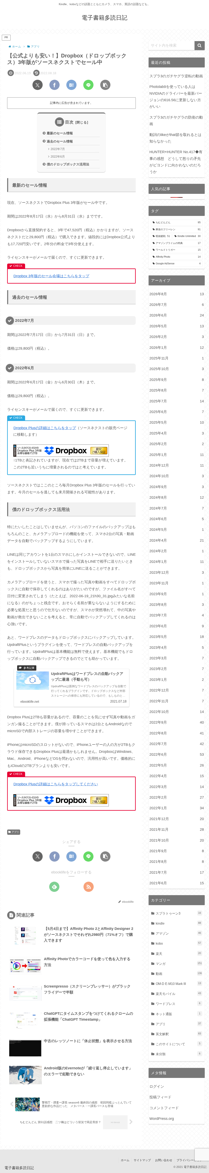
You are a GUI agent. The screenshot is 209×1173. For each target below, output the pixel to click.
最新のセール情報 (60, 133)
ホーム (125, 1160)
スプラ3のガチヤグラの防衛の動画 (176, 120)
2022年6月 (58, 156)
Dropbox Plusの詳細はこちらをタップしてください (55, 784)
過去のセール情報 (60, 141)
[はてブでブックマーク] (71, 85)
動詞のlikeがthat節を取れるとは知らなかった (175, 138)
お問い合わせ (163, 1160)
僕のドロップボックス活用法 (68, 164)
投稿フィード (160, 1097)
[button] (105, 85)
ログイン (156, 1086)
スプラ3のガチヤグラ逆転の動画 (176, 76)
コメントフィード (164, 1108)
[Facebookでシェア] (54, 85)
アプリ (15, 832)
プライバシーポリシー (191, 1160)
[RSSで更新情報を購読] (88, 887)
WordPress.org (161, 1119)
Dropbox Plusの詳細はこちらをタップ (44, 428)
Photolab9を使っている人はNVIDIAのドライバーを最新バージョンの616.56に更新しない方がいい (175, 97)
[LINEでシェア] (88, 85)
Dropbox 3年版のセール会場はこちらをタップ (51, 276)
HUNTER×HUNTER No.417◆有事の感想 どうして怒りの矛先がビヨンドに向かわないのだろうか (175, 162)
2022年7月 (58, 149)
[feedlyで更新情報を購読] (54, 887)
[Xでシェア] (37, 85)
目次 (69, 122)
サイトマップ (142, 1160)
